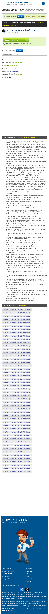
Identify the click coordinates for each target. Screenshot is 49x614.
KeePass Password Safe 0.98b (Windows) (16, 445)
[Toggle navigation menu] (43, 3)
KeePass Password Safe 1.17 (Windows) (16, 376)
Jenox (11, 610)
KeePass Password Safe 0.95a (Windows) (16, 472)
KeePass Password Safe (28, 22)
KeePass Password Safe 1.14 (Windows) (16, 386)
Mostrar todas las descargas (35, 16)
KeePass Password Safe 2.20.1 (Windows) (17, 309)
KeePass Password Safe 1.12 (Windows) (16, 392)
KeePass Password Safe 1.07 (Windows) (16, 409)
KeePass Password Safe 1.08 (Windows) (16, 405)
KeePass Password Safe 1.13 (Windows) (16, 389)
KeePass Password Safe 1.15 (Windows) (16, 382)
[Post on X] (10, 77)
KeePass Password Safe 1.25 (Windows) (16, 346)
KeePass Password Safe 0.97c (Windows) (16, 452)
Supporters (7, 579)
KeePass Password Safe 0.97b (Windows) (16, 455)
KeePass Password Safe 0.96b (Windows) (16, 462)
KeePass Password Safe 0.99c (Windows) (16, 435)
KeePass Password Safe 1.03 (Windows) (16, 422)
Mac (28, 574)
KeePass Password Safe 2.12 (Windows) (16, 339)
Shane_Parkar (14, 71)
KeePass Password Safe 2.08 (21, 30)
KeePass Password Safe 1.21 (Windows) (16, 359)
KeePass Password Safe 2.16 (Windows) (16, 326)
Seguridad (14, 22)
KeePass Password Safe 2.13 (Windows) (16, 336)
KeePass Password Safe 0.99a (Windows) (16, 442)
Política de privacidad (28, 609)
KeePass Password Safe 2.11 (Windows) (16, 342)
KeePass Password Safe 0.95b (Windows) (16, 468)
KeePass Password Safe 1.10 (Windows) (16, 399)
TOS (43, 609)
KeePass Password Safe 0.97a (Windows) (16, 458)
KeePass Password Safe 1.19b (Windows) (16, 366)
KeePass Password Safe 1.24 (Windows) (16, 349)
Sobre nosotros (9, 571)
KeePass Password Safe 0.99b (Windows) (16, 438)
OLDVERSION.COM (17, 2)
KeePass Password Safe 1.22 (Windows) (16, 356)
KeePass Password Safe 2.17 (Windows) (16, 323)
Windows (6, 22)
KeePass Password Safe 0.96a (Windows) (16, 465)
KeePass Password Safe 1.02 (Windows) (16, 425)
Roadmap (7, 576)
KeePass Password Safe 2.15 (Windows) (16, 329)
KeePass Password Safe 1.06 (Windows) (16, 412)
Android (29, 579)
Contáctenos (8, 574)
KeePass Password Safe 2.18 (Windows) (16, 319)
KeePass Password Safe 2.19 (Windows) (16, 316)
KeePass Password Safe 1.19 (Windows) (16, 369)
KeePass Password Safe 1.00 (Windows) (16, 432)
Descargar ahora (11, 40)
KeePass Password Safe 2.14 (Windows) (16, 333)
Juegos (29, 581)
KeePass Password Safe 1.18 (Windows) (16, 372)
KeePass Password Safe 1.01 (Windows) (16, 429)
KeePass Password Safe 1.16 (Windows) (16, 379)
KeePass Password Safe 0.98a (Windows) (16, 448)
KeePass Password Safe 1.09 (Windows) (16, 402)
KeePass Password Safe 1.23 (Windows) (16, 352)
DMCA (39, 609)
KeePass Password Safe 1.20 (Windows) (16, 362)
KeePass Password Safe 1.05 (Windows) (16, 415)
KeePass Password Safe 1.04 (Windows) (16, 419)
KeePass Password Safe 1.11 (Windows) (16, 395)
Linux (28, 576)
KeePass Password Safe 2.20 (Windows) (16, 313)
